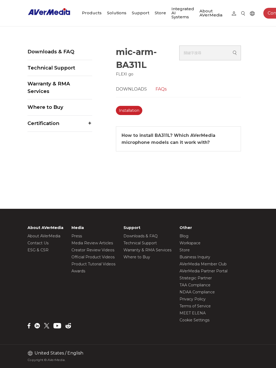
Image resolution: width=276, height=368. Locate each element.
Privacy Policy (193, 299)
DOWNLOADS (131, 89)
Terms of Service (195, 306)
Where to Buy (45, 107)
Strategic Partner (196, 278)
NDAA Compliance (197, 292)
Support (140, 12)
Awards (78, 271)
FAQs (161, 89)
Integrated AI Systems (182, 12)
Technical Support (51, 68)
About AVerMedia (210, 13)
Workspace (190, 243)
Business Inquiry (195, 257)
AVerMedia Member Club (203, 264)
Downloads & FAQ (50, 51)
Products (92, 12)
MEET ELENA (193, 313)
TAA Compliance (195, 285)
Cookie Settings (194, 320)
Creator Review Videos (92, 250)
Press (76, 236)
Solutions (116, 12)
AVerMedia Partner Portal (203, 271)
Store (160, 12)
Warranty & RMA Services (48, 87)
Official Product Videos (93, 257)
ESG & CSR (38, 250)
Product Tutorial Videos (93, 264)
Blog (184, 236)
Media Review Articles (92, 243)
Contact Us (38, 243)
